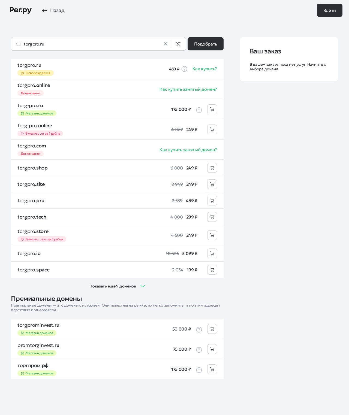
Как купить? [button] (204, 68)
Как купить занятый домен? (188, 89)
